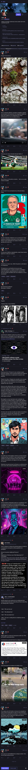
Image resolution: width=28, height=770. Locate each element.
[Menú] (26, 768)
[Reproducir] (3, 143)
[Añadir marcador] (20, 105)
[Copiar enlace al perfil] (22, 14)
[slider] (14, 141)
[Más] (26, 105)
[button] (14, 131)
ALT (25, 101)
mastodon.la (7, 19)
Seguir (18, 14)
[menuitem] (14, 131)
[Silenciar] (5, 143)
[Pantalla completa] (25, 143)
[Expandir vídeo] (23, 143)
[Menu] (25, 14)
